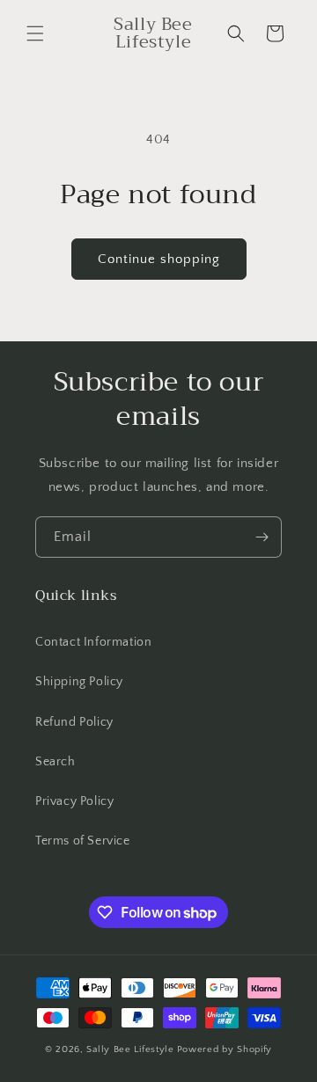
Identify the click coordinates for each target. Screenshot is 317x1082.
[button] (35, 33)
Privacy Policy (74, 801)
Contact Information (93, 642)
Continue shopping (159, 259)
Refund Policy (74, 722)
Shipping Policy (79, 682)
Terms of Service (82, 841)
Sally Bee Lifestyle (129, 1049)
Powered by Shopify (225, 1049)
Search (55, 762)
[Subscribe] (261, 537)
